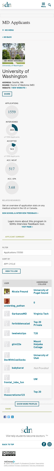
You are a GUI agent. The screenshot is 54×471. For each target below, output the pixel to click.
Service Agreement (37, 465)
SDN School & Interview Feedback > (20, 213)
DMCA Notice (9, 465)
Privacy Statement (22, 465)
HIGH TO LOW (11, 271)
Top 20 (37, 392)
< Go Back (7, 37)
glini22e (16, 344)
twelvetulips (18, 333)
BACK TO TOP (8, 445)
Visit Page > (27, 227)
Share (7, 94)
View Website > (19, 88)
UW (36, 379)
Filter (5, 247)
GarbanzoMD (19, 314)
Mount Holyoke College (38, 344)
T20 (36, 333)
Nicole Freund (19, 292)
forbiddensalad (20, 323)
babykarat (17, 368)
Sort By (6, 259)
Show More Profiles (27, 404)
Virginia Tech (41, 314)
